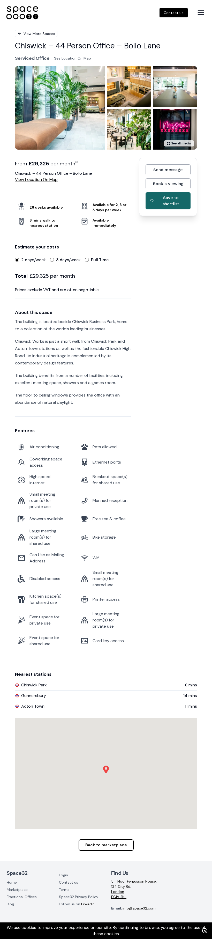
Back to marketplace (106, 845)
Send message (168, 169)
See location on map (72, 58)
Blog (10, 904)
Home (12, 882)
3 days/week (68, 259)
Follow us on (77, 904)
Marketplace (17, 889)
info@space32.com (139, 908)
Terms (64, 889)
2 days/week (33, 259)
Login (63, 875)
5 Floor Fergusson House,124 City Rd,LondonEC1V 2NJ (134, 889)
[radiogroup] (73, 260)
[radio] (17, 260)
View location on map (36, 179)
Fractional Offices (22, 896)
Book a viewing (168, 183)
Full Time (100, 259)
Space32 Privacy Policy (78, 896)
